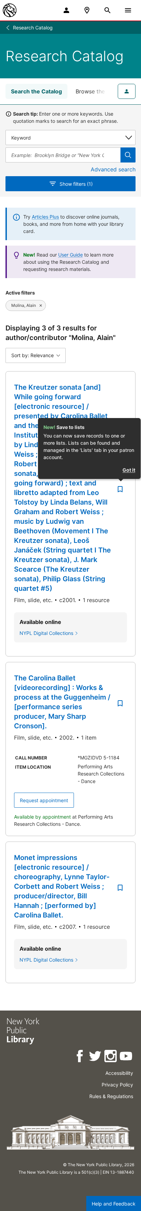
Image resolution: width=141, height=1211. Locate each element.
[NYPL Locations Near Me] (87, 10)
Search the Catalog (36, 91)
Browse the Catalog (101, 91)
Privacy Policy (117, 1085)
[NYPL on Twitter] (95, 1057)
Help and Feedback (114, 1204)
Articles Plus (45, 217)
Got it (129, 470)
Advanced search (113, 169)
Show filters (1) (76, 184)
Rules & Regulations (111, 1096)
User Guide (70, 255)
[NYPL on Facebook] (80, 1057)
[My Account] (66, 10)
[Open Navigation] (128, 10)
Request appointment (44, 800)
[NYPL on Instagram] (111, 1057)
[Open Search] (107, 10)
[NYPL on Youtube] (126, 1057)
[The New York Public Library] (9, 10)
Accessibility (119, 1073)
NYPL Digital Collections (46, 633)
